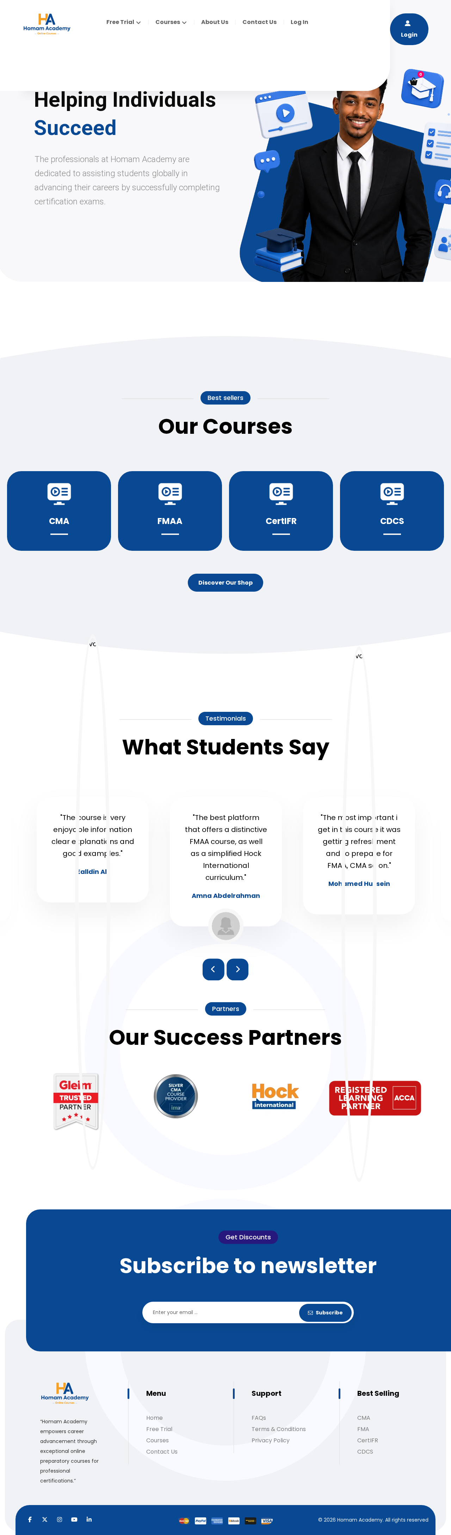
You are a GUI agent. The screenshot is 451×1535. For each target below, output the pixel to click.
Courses (157, 1440)
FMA (363, 1429)
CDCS (365, 1452)
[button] (413, 81)
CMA (363, 1418)
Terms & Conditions (279, 1429)
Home (154, 1418)
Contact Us (162, 1452)
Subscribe (329, 1312)
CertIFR (367, 1440)
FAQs (259, 1418)
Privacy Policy (271, 1440)
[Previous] (213, 969)
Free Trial (159, 1429)
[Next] (237, 969)
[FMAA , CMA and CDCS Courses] (47, 24)
